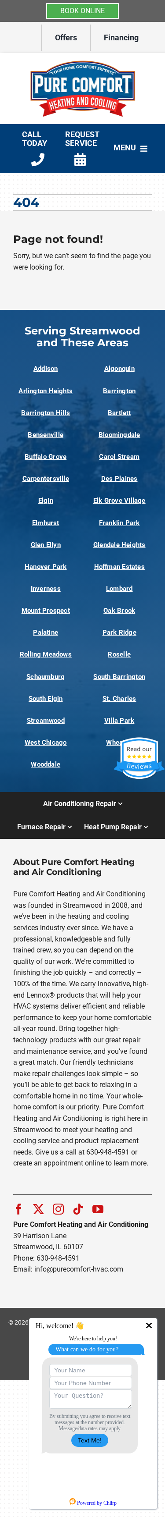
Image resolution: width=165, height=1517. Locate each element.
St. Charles (119, 699)
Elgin (45, 500)
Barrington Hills (45, 413)
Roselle (119, 654)
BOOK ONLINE (82, 11)
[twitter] (38, 1209)
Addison (45, 369)
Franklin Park (119, 523)
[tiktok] (78, 1209)
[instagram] (58, 1209)
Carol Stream (119, 457)
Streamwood (46, 721)
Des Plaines (119, 479)
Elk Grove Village (119, 500)
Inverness (46, 589)
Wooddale (45, 764)
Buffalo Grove (45, 457)
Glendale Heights (119, 545)
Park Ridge (119, 632)
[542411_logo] (83, 61)
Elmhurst (45, 523)
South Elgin (46, 699)
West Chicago (46, 742)
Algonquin (119, 369)
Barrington (119, 391)
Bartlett (119, 413)
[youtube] (97, 1209)
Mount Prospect (46, 611)
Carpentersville (45, 479)
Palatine (45, 632)
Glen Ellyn (46, 545)
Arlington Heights (45, 391)
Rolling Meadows (46, 654)
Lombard (119, 589)
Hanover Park (46, 567)
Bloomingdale (119, 435)
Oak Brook (119, 611)
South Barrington (119, 677)
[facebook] (18, 1209)
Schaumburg (45, 677)
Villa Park (119, 721)
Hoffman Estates (119, 567)
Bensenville (45, 435)
